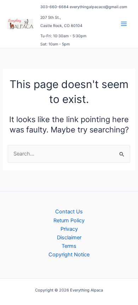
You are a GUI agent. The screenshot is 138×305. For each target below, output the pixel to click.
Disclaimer (69, 237)
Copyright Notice (69, 254)
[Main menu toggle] (124, 24)
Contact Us (69, 211)
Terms (69, 246)
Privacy (69, 229)
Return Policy (69, 220)
